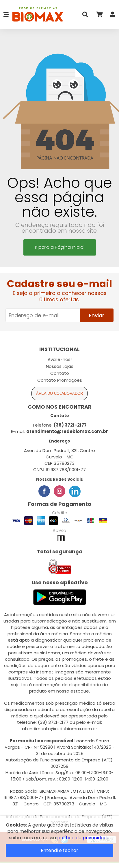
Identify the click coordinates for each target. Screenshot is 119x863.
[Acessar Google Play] (59, 597)
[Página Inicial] (36, 14)
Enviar (96, 315)
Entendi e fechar (59, 850)
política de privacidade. (83, 837)
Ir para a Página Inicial (59, 247)
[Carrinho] (99, 16)
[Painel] (112, 16)
